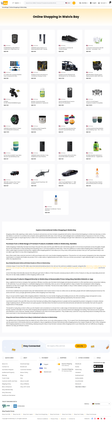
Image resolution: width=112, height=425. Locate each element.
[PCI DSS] (6, 406)
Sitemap (4, 375)
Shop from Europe (91, 414)
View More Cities (80, 387)
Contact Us (5, 367)
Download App (24, 364)
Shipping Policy (6, 384)
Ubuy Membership (7, 389)
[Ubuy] (4, 3)
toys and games (17, 268)
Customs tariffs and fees (9, 381)
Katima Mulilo (79, 378)
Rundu (77, 367)
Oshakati (78, 372)
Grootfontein (79, 381)
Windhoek (78, 364)
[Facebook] (92, 419)
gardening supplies (73, 268)
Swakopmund (79, 375)
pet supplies (94, 268)
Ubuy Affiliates (24, 384)
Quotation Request (7, 369)
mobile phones (97, 266)
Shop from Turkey (79, 414)
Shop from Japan (28, 414)
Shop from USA (6, 414)
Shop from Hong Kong (41, 414)
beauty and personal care (37, 268)
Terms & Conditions (42, 419)
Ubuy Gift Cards (25, 387)
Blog (21, 375)
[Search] (73, 3)
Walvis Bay (78, 369)
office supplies (63, 268)
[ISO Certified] (18, 406)
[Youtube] (98, 419)
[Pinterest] (104, 419)
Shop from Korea (54, 414)
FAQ (21, 378)
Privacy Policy (54, 419)
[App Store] (98, 367)
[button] (83, 3)
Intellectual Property (8, 372)
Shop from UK (16, 414)
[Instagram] (95, 419)
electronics (89, 266)
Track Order (5, 378)
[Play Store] (98, 371)
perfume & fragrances (52, 268)
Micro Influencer (7, 387)
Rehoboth (78, 384)
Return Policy (24, 372)
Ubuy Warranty (6, 392)
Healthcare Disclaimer (8, 395)
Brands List (23, 367)
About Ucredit (24, 381)
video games (26, 268)
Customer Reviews (25, 369)
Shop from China (66, 414)
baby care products (85, 268)
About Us (5, 364)
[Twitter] (101, 419)
